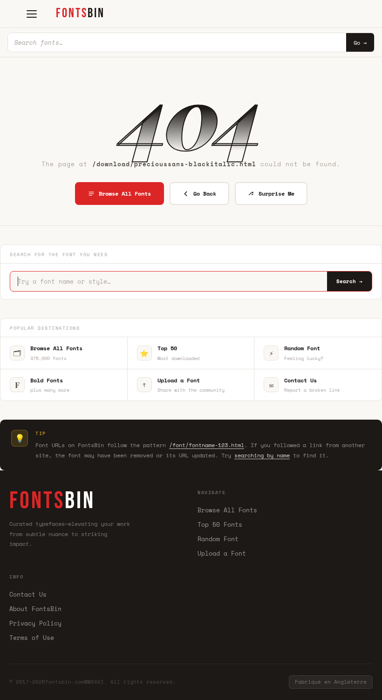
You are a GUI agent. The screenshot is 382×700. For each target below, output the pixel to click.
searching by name (262, 455)
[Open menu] (31, 14)
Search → (349, 281)
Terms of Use (31, 637)
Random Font (218, 539)
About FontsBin (35, 608)
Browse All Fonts (125, 193)
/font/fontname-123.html (206, 445)
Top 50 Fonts (220, 524)
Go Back (204, 193)
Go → (360, 43)
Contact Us (28, 594)
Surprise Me (276, 193)
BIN (80, 13)
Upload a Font (222, 553)
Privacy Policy (35, 623)
